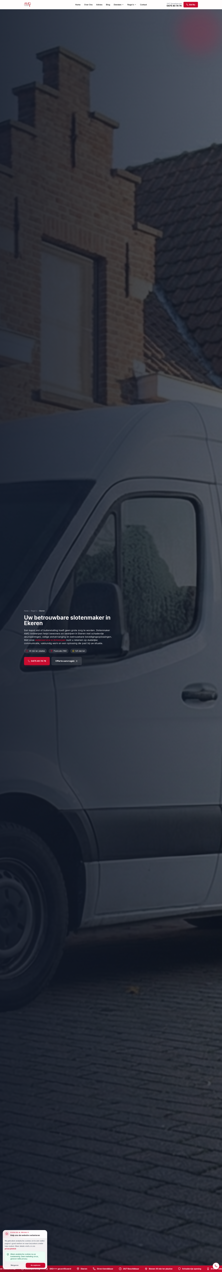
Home (77, 4)
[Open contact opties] (216, 1266)
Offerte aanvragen (64, 661)
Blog (108, 4)
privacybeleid (10, 1249)
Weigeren (14, 1265)
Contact (143, 4)
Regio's (130, 4)
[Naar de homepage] (27, 4)
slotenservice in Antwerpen (50, 640)
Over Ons (88, 4)
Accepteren (35, 1265)
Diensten (117, 4)
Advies (99, 4)
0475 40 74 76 (174, 6)
